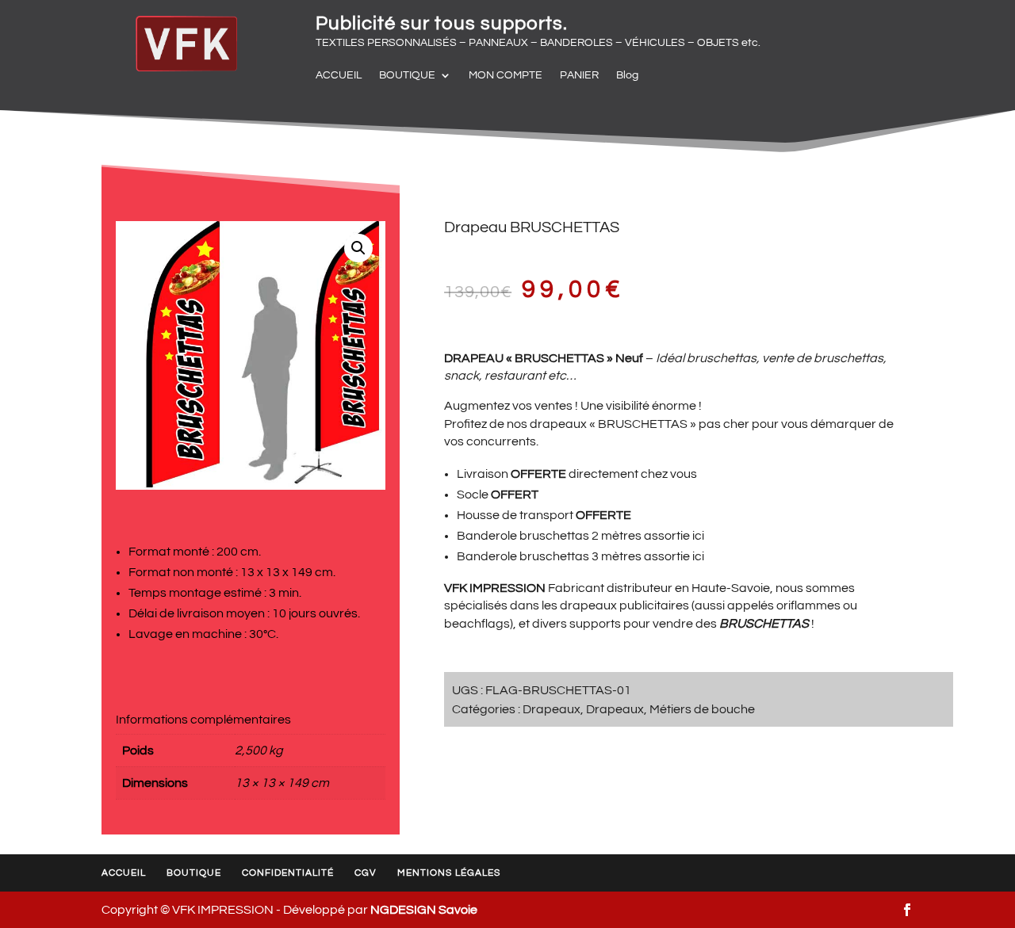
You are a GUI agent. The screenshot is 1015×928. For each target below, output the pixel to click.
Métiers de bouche (702, 709)
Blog (627, 75)
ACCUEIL (339, 75)
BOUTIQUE (407, 75)
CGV (365, 873)
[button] (358, 248)
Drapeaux (551, 709)
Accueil (124, 873)
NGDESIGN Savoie (423, 909)
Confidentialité (288, 873)
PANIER (579, 75)
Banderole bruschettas (523, 535)
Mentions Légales (448, 873)
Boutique (194, 873)
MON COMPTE (505, 75)
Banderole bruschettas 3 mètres (549, 556)
